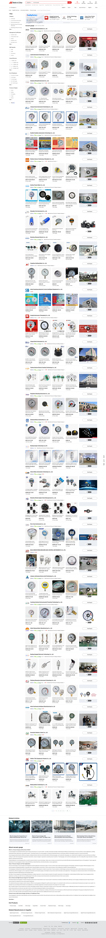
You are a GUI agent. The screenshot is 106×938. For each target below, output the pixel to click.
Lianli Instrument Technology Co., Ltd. (39, 54)
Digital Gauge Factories (14, 912)
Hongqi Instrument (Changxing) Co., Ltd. (40, 315)
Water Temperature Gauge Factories (54, 912)
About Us (45, 926)
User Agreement (47, 932)
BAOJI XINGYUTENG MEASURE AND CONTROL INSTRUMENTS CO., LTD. (48, 550)
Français (35, 930)
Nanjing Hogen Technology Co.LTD (38, 445)
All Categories (13, 7)
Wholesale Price (53, 928)
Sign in (96, 3)
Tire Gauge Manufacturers (28, 915)
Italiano (45, 930)
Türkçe (75, 930)
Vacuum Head (43, 905)
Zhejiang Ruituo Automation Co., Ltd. (39, 419)
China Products (27, 928)
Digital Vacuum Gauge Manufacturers (71, 912)
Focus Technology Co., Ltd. (53, 933)
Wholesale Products (46, 928)
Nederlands (53, 930)
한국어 (61, 930)
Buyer (69, 7)
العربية (58, 930)
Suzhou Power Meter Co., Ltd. (37, 185)
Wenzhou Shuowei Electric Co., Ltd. (39, 237)
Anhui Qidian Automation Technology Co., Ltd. (41, 471)
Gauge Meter (35, 905)
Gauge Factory (41, 5)
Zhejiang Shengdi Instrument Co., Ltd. (39, 80)
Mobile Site (60, 926)
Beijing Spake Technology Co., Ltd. (38, 784)
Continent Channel (61, 928)
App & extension (82, 7)
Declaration (53, 932)
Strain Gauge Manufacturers (15, 915)
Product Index (80, 928)
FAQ (49, 926)
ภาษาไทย (71, 930)
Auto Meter (20, 905)
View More (11, 899)
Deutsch (49, 930)
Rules (96, 7)
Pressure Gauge (13, 905)
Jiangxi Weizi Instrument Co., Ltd (38, 341)
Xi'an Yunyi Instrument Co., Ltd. (38, 524)
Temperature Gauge (52, 905)
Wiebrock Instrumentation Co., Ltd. (38, 28)
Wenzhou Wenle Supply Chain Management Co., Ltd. (43, 497)
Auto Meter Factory (35, 5)
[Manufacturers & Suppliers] (15, 2)
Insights (85, 928)
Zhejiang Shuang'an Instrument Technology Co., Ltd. (43, 680)
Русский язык (40, 930)
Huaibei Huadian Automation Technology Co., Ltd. (42, 133)
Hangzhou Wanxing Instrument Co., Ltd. (40, 393)
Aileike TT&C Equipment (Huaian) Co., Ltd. (40, 758)
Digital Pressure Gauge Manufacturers (88, 912)
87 (67, 810)
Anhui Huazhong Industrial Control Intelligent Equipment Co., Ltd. (46, 289)
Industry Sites (67, 928)
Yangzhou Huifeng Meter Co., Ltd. (38, 263)
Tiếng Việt (79, 930)
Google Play (23, 922)
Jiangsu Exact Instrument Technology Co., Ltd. (41, 106)
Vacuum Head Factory (56, 5)
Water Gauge (60, 905)
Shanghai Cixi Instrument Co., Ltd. (38, 211)
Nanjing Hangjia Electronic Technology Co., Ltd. (42, 654)
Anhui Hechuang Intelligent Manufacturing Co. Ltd (42, 706)
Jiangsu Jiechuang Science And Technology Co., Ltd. (43, 576)
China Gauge (27, 905)
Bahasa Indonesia (85, 930)
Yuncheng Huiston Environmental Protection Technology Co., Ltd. (46, 602)
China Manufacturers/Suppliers (36, 928)
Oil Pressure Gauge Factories (26, 912)
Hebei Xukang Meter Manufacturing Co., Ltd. (41, 628)
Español (26, 930)
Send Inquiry (89, 28)
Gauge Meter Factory (48, 5)
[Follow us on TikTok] (87, 922)
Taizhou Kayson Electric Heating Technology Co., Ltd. (43, 367)
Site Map (55, 926)
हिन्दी (67, 930)
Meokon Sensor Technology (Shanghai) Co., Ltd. (42, 159)
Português (30, 930)
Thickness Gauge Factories (40, 912)
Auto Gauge (68, 905)
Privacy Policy (58, 932)
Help (75, 7)
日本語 (64, 930)
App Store (16, 922)
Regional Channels (74, 928)
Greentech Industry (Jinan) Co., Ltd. (39, 732)
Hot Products (21, 928)
